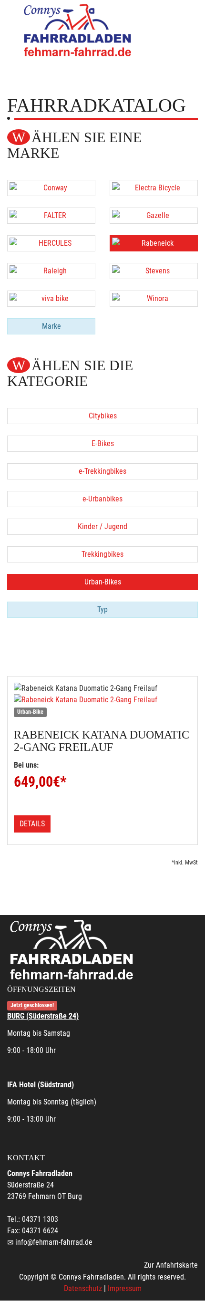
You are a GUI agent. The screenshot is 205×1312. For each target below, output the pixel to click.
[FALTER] (51, 215)
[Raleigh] (51, 271)
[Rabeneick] (153, 243)
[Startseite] (78, 30)
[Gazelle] (153, 215)
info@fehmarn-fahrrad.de (53, 1242)
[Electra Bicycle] (153, 188)
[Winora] (153, 298)
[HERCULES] (51, 243)
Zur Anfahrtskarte (171, 1265)
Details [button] (32, 823)
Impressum (125, 1288)
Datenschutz (83, 1288)
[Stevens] (153, 271)
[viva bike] (51, 298)
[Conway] (51, 188)
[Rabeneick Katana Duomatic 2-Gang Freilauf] (102, 700)
